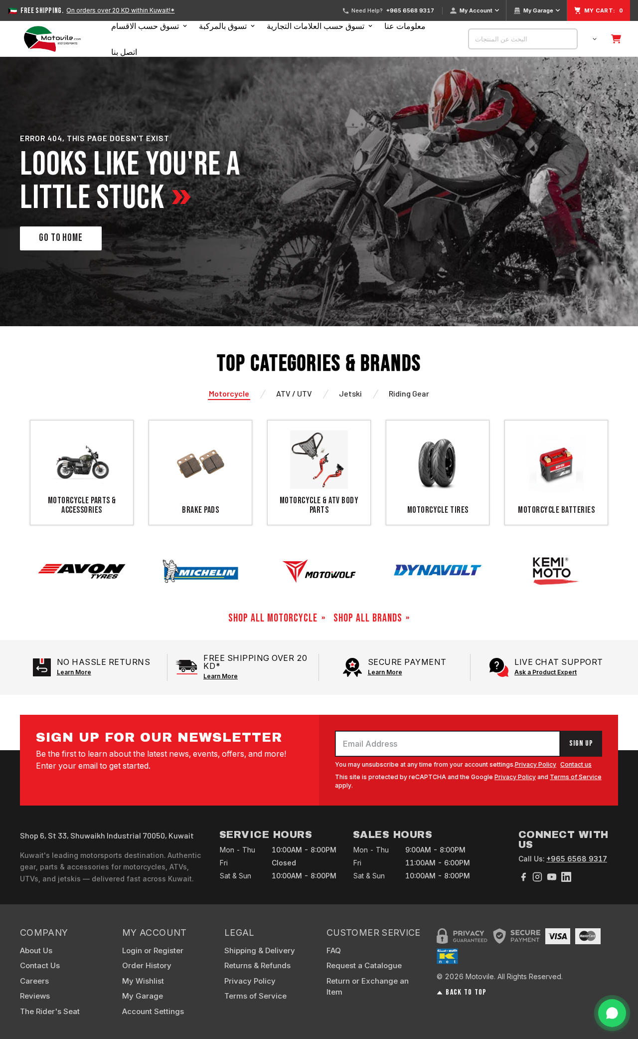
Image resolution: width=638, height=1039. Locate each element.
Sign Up (581, 743)
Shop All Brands (367, 618)
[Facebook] (523, 877)
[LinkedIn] (566, 877)
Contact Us (40, 965)
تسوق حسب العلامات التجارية (315, 26)
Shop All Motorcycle (273, 618)
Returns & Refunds (257, 965)
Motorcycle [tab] (229, 393)
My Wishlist (143, 981)
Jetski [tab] (350, 393)
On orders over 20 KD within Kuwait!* (120, 10)
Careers (34, 981)
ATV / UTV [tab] (294, 393)
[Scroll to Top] (618, 984)
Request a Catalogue (364, 965)
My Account (476, 10)
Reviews (35, 996)
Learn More (74, 672)
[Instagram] (537, 877)
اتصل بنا (124, 52)
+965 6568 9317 (410, 10)
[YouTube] (551, 877)
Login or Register (152, 950)
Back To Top (466, 993)
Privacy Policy (535, 764)
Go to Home (60, 237)
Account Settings (153, 1011)
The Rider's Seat (50, 1011)
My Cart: (603, 10)
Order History (146, 965)
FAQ (333, 950)
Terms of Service (576, 777)
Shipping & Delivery (259, 950)
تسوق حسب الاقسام (145, 26)
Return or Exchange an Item (367, 986)
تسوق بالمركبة (223, 26)
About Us (36, 950)
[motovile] (52, 39)
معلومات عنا (405, 26)
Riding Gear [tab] (409, 393)
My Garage (538, 10)
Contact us (576, 764)
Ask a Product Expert (545, 672)
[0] (616, 38)
